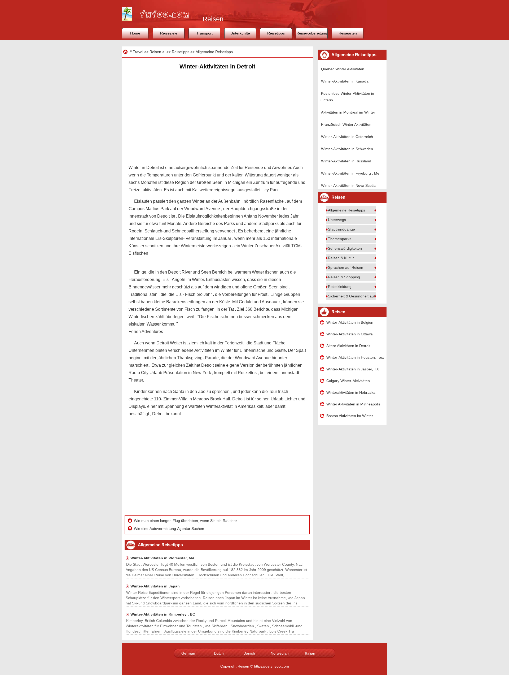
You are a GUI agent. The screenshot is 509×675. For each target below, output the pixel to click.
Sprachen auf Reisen (345, 267)
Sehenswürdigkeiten (345, 248)
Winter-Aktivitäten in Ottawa (349, 334)
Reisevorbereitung (311, 33)
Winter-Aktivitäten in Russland (346, 161)
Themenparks (339, 239)
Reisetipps (276, 33)
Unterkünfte (240, 33)
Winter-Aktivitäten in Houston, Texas (355, 357)
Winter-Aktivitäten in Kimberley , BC (162, 614)
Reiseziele (168, 33)
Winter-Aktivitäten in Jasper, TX (352, 369)
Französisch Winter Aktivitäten (346, 124)
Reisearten (348, 33)
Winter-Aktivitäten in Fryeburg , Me (350, 173)
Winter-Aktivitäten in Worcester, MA (162, 558)
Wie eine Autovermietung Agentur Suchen (169, 528)
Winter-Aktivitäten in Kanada (344, 81)
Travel (138, 52)
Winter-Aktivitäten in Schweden (347, 149)
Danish (249, 653)
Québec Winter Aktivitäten (342, 69)
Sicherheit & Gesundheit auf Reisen (358, 296)
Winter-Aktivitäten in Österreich (347, 137)
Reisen (155, 52)
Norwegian (280, 653)
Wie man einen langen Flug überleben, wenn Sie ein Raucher (186, 520)
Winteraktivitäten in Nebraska (350, 392)
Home (135, 33)
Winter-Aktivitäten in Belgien (349, 322)
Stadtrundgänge (341, 229)
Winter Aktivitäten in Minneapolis (353, 404)
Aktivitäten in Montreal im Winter (348, 112)
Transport (204, 33)
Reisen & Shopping (344, 277)
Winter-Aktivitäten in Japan (155, 586)
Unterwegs (337, 220)
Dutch (219, 653)
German (188, 653)
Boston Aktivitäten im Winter (349, 416)
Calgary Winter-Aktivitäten (348, 381)
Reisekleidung (340, 286)
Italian (310, 653)
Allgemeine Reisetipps (214, 52)
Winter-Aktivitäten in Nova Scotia (348, 185)
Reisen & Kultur (341, 258)
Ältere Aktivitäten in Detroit (348, 346)
